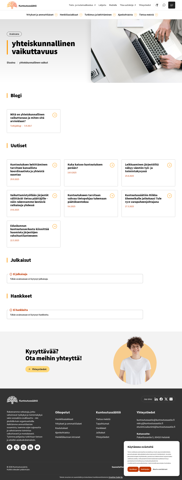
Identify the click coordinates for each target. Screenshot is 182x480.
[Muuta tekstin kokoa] (156, 5)
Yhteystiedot (102, 437)
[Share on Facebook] (161, 399)
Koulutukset (61, 428)
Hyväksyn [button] (133, 469)
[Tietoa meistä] (156, 14)
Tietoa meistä (103, 419)
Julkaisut (100, 433)
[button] (42, 15)
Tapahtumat (102, 424)
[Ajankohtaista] (114, 14)
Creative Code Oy (116, 477)
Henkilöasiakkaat (64, 419)
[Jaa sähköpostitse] (171, 399)
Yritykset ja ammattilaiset (68, 424)
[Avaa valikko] (171, 5)
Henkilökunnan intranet (67, 437)
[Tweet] (166, 399)
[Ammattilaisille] (56, 14)
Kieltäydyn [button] (145, 469)
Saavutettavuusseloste (123, 467)
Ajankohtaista (62, 433)
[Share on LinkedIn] (156, 399)
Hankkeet (101, 428)
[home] (22, 5)
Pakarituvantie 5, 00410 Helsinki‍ (153, 437)
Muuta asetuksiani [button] (160, 469)
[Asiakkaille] (80, 14)
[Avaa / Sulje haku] (164, 5)
